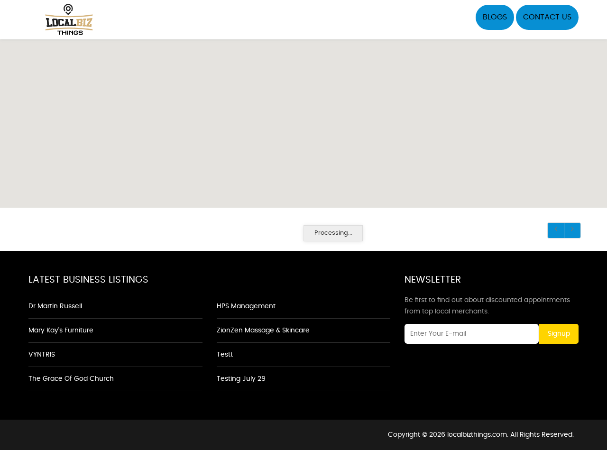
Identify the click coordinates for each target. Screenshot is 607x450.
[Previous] (555, 230)
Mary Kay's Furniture (60, 330)
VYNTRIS (41, 354)
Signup (559, 334)
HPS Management (246, 306)
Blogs (495, 17)
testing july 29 (241, 379)
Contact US (547, 17)
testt (225, 354)
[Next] (572, 230)
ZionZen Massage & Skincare (263, 330)
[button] (303, 118)
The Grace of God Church (71, 379)
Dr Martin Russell (55, 306)
